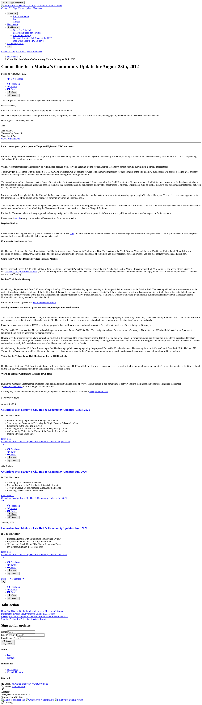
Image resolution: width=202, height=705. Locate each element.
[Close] (3, 581)
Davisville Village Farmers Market (21, 271)
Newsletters (13, 56)
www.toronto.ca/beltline (44, 302)
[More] (9, 46)
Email (9, 635)
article (18, 218)
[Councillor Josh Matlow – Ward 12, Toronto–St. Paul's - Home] (31, 5)
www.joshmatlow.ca (10, 138)
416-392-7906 (18, 686)
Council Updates (15, 672)
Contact (10, 658)
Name (4, 632)
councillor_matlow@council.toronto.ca (30, 683)
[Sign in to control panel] (13, 699)
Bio (8, 655)
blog (72, 233)
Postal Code (6, 638)
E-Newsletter (16, 79)
